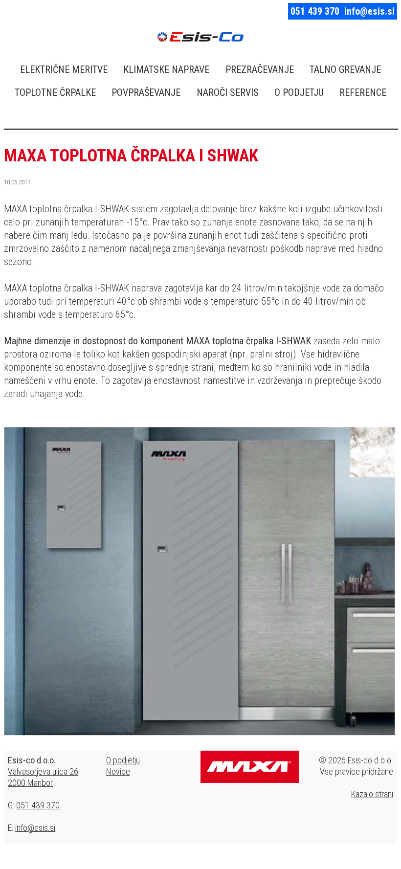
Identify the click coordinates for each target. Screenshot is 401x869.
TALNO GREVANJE (345, 69)
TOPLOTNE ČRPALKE (55, 92)
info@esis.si (369, 11)
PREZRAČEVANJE (259, 69)
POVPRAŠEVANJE (145, 92)
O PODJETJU (299, 92)
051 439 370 (314, 11)
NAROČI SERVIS (228, 92)
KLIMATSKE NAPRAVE (166, 69)
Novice (118, 771)
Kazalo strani (372, 794)
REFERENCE (362, 92)
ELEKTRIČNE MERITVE (64, 69)
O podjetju (123, 760)
